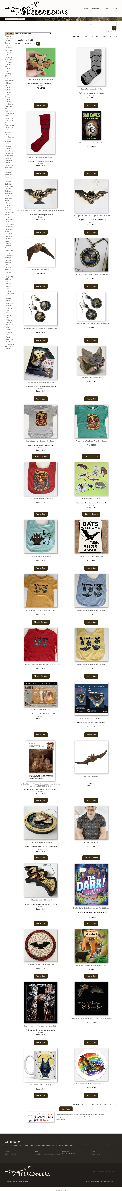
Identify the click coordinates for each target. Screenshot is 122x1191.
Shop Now (95, 1154)
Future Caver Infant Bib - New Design (40, 498)
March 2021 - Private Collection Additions (8, 87)
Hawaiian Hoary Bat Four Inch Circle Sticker (91, 1084)
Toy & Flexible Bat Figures (9, 339)
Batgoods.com (64, 1114)
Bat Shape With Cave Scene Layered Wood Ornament (91, 216)
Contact (114, 8)
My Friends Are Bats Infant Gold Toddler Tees (40, 610)
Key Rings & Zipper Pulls (9, 279)
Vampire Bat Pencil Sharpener (91, 377)
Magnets (9, 284)
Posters (9, 305)
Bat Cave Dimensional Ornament (40, 900)
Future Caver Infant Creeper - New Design (40, 441)
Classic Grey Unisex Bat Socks (91, 89)
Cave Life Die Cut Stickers (91, 498)
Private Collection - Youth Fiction (9, 191)
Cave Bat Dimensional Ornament (40, 842)
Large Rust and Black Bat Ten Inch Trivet (40, 964)
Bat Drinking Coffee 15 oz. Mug (40, 1085)
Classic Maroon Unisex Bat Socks (40, 157)
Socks (8, 329)
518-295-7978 (10, 1154)
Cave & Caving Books (8, 43)
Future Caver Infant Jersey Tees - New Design (91, 441)
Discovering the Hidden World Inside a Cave (91, 965)
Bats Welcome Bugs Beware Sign (91, 556)
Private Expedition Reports (8, 160)
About (106, 8)
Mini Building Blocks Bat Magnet (91, 718)
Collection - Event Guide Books (9, 167)
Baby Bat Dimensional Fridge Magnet (40, 79)
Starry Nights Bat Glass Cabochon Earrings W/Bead (91, 323)
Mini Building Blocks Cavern (40, 710)
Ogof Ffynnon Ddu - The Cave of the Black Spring (40, 1026)
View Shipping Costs (109, 31)
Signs (8, 327)
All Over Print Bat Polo (91, 842)
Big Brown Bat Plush (91, 776)
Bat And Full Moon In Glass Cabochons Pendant (91, 274)
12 (111, 36)
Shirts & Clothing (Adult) (8, 315)
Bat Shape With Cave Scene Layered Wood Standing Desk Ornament (40, 211)
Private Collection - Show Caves (9, 149)
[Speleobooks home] (36, 8)
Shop (86, 8)
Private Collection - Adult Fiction (9, 184)
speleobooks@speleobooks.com (47, 1154)
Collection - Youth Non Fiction (9, 198)
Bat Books (9, 226)
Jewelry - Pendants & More (9, 262)
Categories (95, 8)
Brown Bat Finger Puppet (40, 269)
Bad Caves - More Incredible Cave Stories (91, 143)
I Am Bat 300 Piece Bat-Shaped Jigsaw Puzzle (40, 382)
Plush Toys (10, 303)
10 (104, 36)
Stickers (9, 332)
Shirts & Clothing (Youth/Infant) (9, 322)
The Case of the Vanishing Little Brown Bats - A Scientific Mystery (91, 1018)
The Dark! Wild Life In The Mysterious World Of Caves (91, 908)
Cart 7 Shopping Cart (61, 1190)
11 (107, 36)
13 (114, 36)
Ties (7, 334)
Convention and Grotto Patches (9, 346)
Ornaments (10, 296)
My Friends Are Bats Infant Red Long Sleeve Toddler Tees (40, 664)
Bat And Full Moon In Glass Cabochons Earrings (40, 328)
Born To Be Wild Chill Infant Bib (40, 556)
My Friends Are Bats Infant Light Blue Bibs (91, 610)
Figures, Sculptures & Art (9, 246)
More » (40, 86)
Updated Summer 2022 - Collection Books (8, 66)
